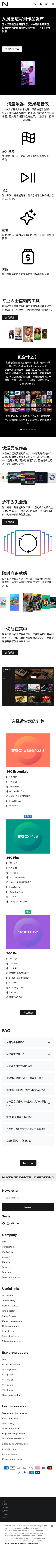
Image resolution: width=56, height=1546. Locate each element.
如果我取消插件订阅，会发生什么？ (25, 1078)
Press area (7, 1267)
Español (5, 1518)
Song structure (9, 1454)
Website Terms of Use (14, 1543)
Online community (11, 1326)
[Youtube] (12, 1223)
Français (5, 1514)
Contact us (7, 1252)
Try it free (28, 1163)
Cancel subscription (12, 1321)
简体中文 (5, 1511)
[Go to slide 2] (24, 429)
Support (6, 1257)
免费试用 (10, 317)
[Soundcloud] (17, 1223)
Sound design (9, 1449)
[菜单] (53, 4)
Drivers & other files (11, 1341)
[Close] (52, 1526)
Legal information (11, 1277)
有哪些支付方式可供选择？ (20, 1066)
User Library (8, 1331)
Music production (11, 1428)
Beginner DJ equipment (13, 1434)
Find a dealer (8, 1311)
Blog (4, 1242)
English (4, 1501)
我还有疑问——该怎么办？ (20, 1140)
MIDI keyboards (9, 1370)
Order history (8, 1301)
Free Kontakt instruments (14, 1413)
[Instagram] (8, 1223)
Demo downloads (10, 1336)
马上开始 (28, 1012)
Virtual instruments (11, 1364)
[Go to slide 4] (29, 429)
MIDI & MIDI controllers (13, 1439)
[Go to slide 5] (32, 429)
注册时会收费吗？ (15, 1042)
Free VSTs (7, 1359)
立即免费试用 (12, 49)
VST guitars (7, 1385)
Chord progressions (12, 1459)
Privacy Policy (32, 1543)
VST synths (7, 1380)
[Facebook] (3, 1223)
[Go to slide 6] (35, 429)
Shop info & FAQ (10, 1306)
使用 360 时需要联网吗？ (19, 1117)
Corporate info (9, 1247)
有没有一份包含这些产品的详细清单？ (26, 1129)
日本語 (4, 1504)
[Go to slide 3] (26, 429)
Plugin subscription (11, 1395)
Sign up (28, 1207)
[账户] (40, 4)
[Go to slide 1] (21, 429)
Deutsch (5, 1507)
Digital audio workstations (15, 1444)
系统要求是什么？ (15, 1054)
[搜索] (35, 4)
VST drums (7, 1390)
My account (8, 1295)
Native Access (9, 1316)
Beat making (8, 1423)
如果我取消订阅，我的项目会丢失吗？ (26, 1090)
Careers (6, 1262)
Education (7, 1272)
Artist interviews (10, 1418)
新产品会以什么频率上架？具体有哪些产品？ (26, 1103)
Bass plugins (8, 1375)
